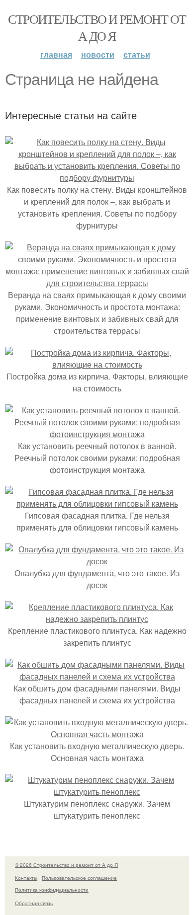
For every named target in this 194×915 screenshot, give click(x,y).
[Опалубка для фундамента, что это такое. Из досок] (97, 561)
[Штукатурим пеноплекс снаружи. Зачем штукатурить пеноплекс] (97, 791)
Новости (97, 54)
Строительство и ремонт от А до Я (97, 27)
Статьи (136, 54)
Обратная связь (34, 903)
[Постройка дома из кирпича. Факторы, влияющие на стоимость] (97, 364)
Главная (56, 54)
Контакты (26, 877)
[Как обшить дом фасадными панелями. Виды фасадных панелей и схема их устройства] (97, 676)
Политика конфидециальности (52, 889)
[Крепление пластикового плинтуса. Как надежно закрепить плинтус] (97, 618)
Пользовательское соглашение (79, 877)
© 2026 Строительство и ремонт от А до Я (66, 864)
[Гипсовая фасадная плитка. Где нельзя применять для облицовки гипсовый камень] (97, 503)
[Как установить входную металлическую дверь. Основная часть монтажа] (97, 734)
